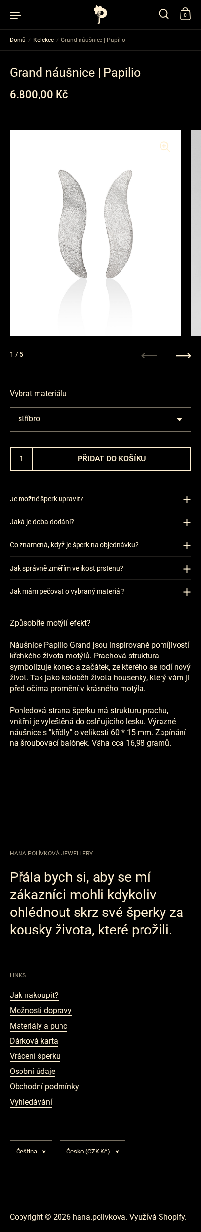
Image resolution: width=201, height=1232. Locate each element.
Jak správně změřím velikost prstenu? (66, 568)
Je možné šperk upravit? (46, 499)
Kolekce (43, 40)
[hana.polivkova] (100, 14)
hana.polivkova (99, 1217)
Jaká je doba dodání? (42, 522)
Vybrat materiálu (38, 393)
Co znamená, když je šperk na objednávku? (74, 545)
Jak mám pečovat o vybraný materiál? (67, 591)
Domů (18, 40)
